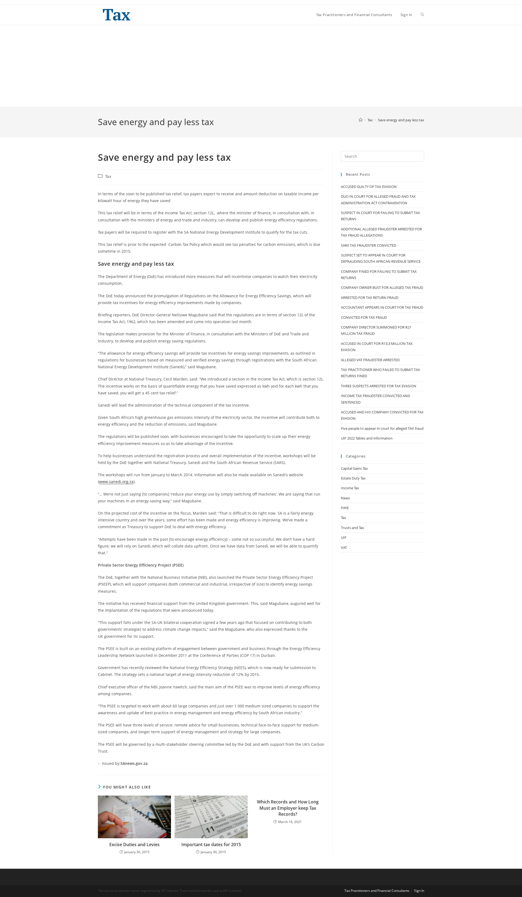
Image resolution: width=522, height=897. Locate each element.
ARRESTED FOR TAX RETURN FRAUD (369, 297)
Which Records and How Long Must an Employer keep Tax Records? (288, 808)
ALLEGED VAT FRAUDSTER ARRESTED (370, 359)
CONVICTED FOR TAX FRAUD (364, 317)
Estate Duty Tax (353, 478)
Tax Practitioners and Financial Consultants (376, 890)
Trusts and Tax (352, 527)
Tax (108, 176)
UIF (343, 537)
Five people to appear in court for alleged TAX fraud (382, 428)
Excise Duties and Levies (134, 844)
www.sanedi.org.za (116, 481)
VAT (344, 547)
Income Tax (350, 487)
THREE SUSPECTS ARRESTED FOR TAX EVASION (378, 385)
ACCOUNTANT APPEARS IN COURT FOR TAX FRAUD (382, 307)
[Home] (360, 119)
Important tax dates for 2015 (211, 844)
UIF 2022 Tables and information (367, 438)
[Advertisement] (261, 66)
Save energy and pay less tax (401, 119)
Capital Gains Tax (354, 468)
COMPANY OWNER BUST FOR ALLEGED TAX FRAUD (382, 287)
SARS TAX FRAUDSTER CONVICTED (368, 245)
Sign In (419, 890)
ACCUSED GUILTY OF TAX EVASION (369, 186)
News (345, 498)
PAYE (345, 507)
